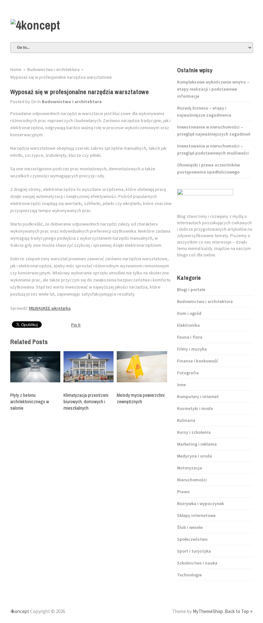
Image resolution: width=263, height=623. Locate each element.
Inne (181, 384)
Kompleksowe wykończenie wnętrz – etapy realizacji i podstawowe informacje (213, 89)
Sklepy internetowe (196, 515)
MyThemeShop (208, 611)
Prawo (183, 491)
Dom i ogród (189, 313)
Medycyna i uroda (194, 456)
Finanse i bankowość (197, 361)
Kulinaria (186, 420)
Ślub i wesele (190, 527)
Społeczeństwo (192, 539)
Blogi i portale (191, 289)
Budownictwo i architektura (72, 101)
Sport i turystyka (194, 551)
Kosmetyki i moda (195, 408)
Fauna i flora (189, 337)
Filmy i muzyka (192, 349)
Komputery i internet (198, 396)
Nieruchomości (192, 480)
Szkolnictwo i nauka (197, 563)
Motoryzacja (189, 468)
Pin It (76, 325)
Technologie (189, 575)
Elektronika (188, 325)
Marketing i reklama (197, 444)
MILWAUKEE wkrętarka (50, 308)
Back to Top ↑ (239, 611)
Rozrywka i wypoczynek (200, 503)
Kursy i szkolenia (194, 432)
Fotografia (188, 373)
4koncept (19, 611)
